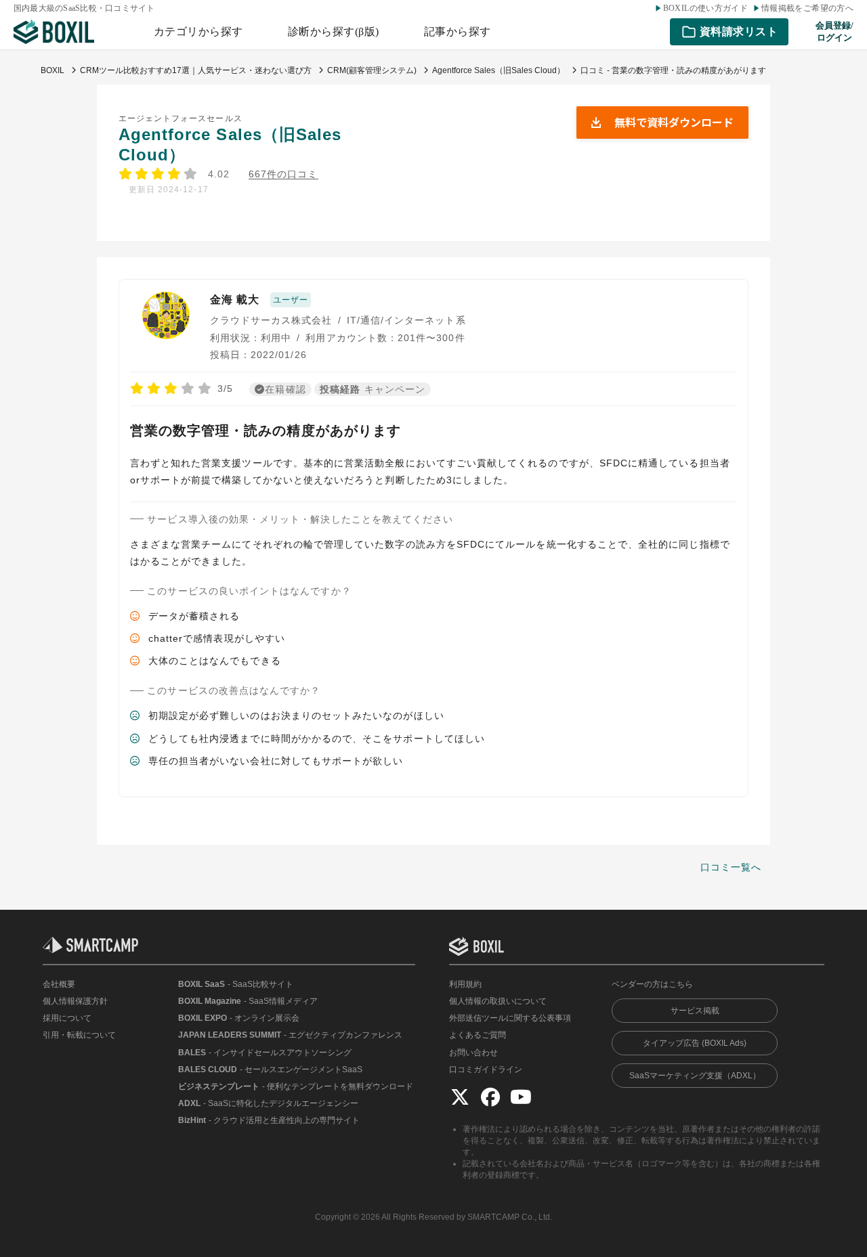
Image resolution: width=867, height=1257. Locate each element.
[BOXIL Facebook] (490, 1096)
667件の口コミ (283, 174)
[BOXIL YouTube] (521, 1096)
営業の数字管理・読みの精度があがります (265, 430)
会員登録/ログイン (834, 31)
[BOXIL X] (460, 1096)
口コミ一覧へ (730, 867)
